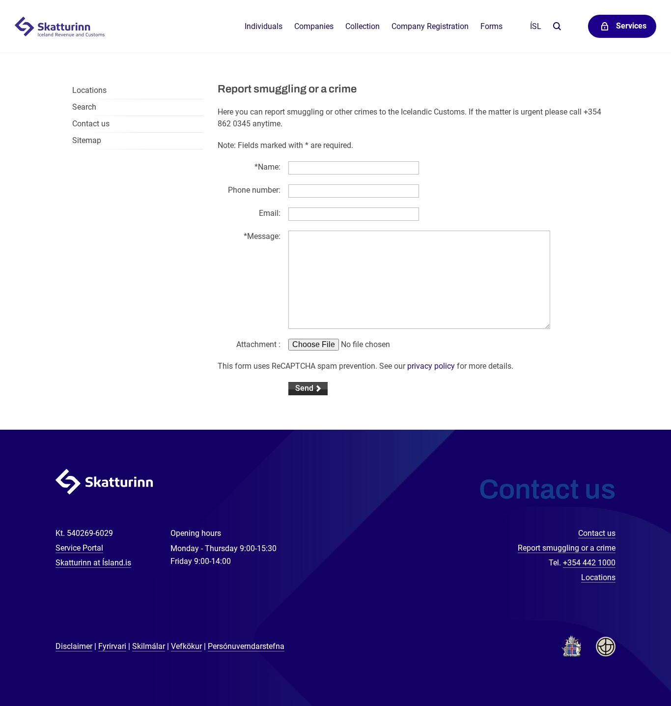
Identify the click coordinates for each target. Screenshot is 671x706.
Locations (89, 90)
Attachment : (258, 344)
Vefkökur (186, 646)
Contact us (91, 123)
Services (631, 25)
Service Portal (79, 548)
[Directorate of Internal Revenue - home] (65, 26)
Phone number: (254, 190)
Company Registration (430, 26)
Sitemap (86, 140)
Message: (262, 236)
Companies (314, 26)
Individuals (263, 26)
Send (304, 388)
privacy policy (431, 366)
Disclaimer (74, 646)
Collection (362, 26)
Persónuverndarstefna (246, 646)
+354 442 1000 (589, 562)
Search (84, 107)
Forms (491, 26)
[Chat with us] (631, 666)
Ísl (535, 26)
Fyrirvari (112, 646)
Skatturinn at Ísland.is (93, 562)
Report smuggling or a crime (566, 548)
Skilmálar (148, 646)
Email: (269, 213)
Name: (267, 167)
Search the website (557, 27)
